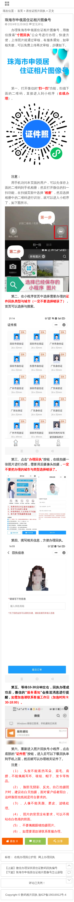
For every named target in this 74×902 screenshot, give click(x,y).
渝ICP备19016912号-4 (51, 894)
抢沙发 (37, 841)
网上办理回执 (46, 857)
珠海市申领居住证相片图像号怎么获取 (39, 872)
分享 (60, 841)
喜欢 (14, 841)
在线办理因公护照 (25, 857)
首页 (20, 10)
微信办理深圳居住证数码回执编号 (36, 868)
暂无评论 (37, 24)
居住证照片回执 (35, 10)
